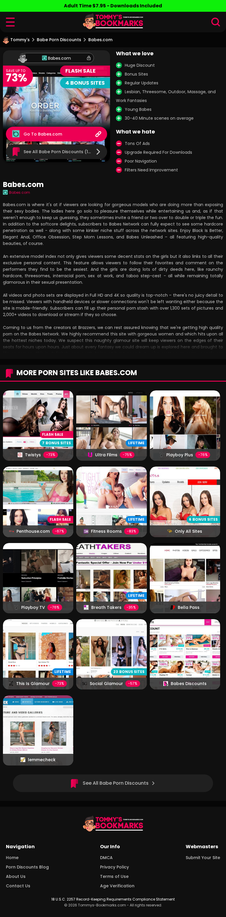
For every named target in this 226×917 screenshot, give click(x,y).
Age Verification (117, 886)
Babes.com (59, 58)
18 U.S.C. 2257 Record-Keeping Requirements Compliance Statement (113, 899)
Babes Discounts (189, 684)
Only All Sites (188, 531)
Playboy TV (33, 607)
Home (12, 858)
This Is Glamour (33, 684)
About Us (16, 876)
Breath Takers (106, 607)
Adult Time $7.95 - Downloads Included (113, 5)
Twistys (33, 455)
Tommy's (20, 40)
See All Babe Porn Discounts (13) (58, 152)
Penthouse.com (33, 531)
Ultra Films (106, 455)
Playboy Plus (179, 455)
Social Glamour (106, 684)
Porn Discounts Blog (27, 867)
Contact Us (18, 886)
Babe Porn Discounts (59, 40)
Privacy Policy (114, 867)
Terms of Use (114, 876)
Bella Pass (189, 607)
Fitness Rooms (106, 531)
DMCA (106, 858)
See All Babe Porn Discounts (116, 783)
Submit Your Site (203, 858)
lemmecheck (42, 760)
